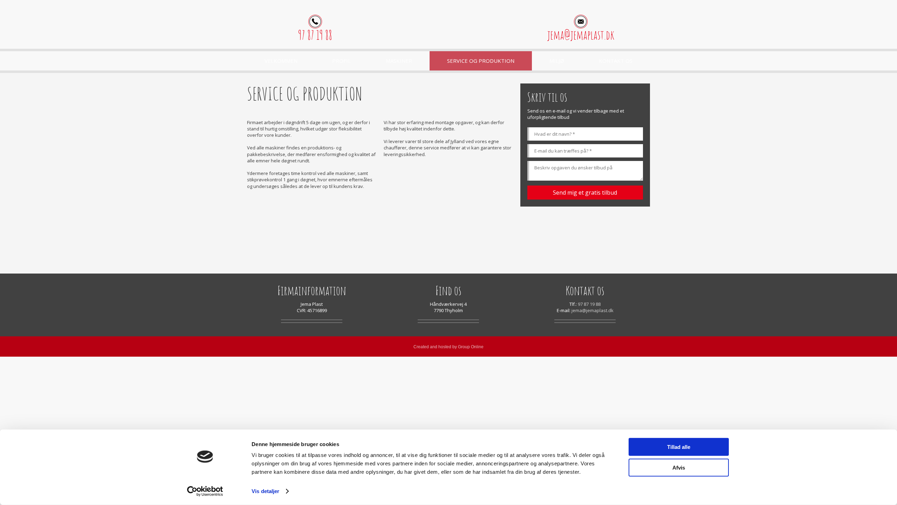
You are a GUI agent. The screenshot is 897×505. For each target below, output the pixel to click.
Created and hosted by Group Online (448, 346)
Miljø (556, 60)
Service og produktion (480, 60)
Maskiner (399, 60)
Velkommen (281, 60)
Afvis (678, 467)
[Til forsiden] (448, 27)
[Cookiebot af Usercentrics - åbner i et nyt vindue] (205, 491)
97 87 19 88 (315, 35)
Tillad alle (678, 447)
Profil (341, 60)
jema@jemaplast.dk (580, 35)
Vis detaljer (265, 491)
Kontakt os (615, 60)
